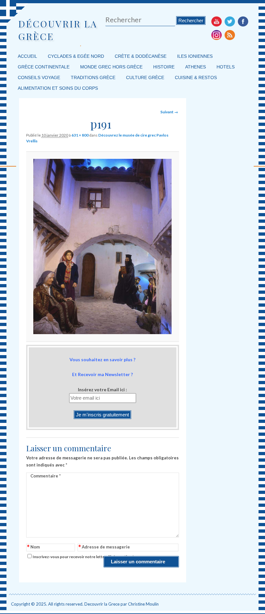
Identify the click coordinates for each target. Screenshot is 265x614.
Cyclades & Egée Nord (76, 56)
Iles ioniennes (195, 56)
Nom (33, 547)
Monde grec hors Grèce (111, 66)
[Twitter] (230, 21)
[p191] (102, 246)
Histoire (164, 66)
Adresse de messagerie (104, 547)
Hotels (226, 66)
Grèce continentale (43, 66)
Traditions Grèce (93, 77)
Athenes (195, 66)
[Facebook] (243, 21)
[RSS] (230, 35)
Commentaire (45, 475)
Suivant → (169, 111)
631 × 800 (80, 135)
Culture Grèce (145, 77)
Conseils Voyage (39, 77)
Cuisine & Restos (196, 77)
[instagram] (216, 35)
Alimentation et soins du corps (58, 88)
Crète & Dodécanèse (140, 56)
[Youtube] (216, 21)
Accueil (27, 56)
